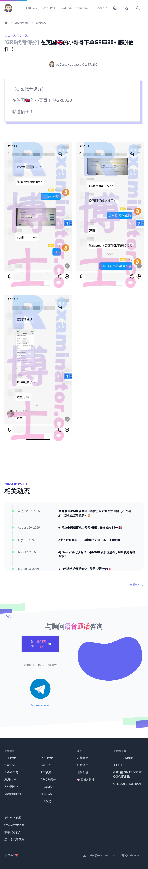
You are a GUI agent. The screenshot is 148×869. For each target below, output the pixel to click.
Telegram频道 (123, 758)
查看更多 (135, 584)
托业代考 (46, 794)
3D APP (118, 765)
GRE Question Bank (128, 784)
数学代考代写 (13, 832)
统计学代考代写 (14, 839)
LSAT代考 (47, 758)
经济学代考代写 (14, 825)
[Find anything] (138, 8)
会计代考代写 (13, 818)
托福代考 (10, 765)
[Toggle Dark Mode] (116, 8)
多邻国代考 (11, 787)
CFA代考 (46, 801)
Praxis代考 (48, 787)
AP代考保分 (48, 779)
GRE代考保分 (21, 22)
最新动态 (41, 22)
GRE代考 (10, 758)
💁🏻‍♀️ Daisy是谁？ (87, 779)
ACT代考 (46, 772)
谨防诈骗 (82, 772)
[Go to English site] (126, 8)
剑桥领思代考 (13, 794)
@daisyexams (40, 705)
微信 (38, 643)
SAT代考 (46, 765)
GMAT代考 (11, 772)
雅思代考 (10, 779)
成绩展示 (82, 765)
